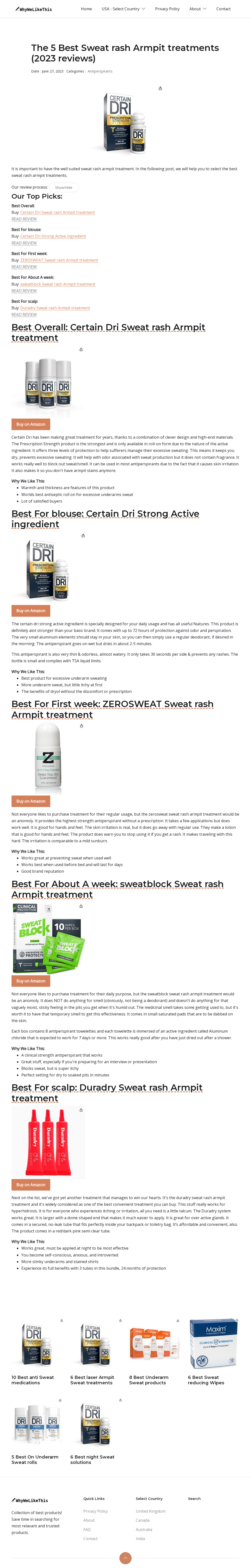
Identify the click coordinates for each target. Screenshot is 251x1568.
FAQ (87, 1529)
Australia (144, 1529)
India (140, 1538)
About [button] (195, 9)
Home (86, 9)
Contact (223, 9)
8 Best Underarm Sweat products (149, 1380)
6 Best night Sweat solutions (92, 1459)
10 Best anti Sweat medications (33, 1380)
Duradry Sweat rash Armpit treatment (55, 308)
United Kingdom (150, 1511)
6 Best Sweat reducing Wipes (206, 1380)
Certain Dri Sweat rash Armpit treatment (57, 212)
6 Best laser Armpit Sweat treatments (92, 1380)
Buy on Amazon (30, 424)
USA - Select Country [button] (121, 9)
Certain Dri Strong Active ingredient (53, 236)
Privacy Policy (167, 9)
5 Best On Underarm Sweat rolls (35, 1459)
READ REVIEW (24, 219)
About (89, 1520)
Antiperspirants (100, 71)
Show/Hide (63, 187)
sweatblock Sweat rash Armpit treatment (57, 284)
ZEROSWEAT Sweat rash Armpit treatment (59, 260)
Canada (143, 1520)
